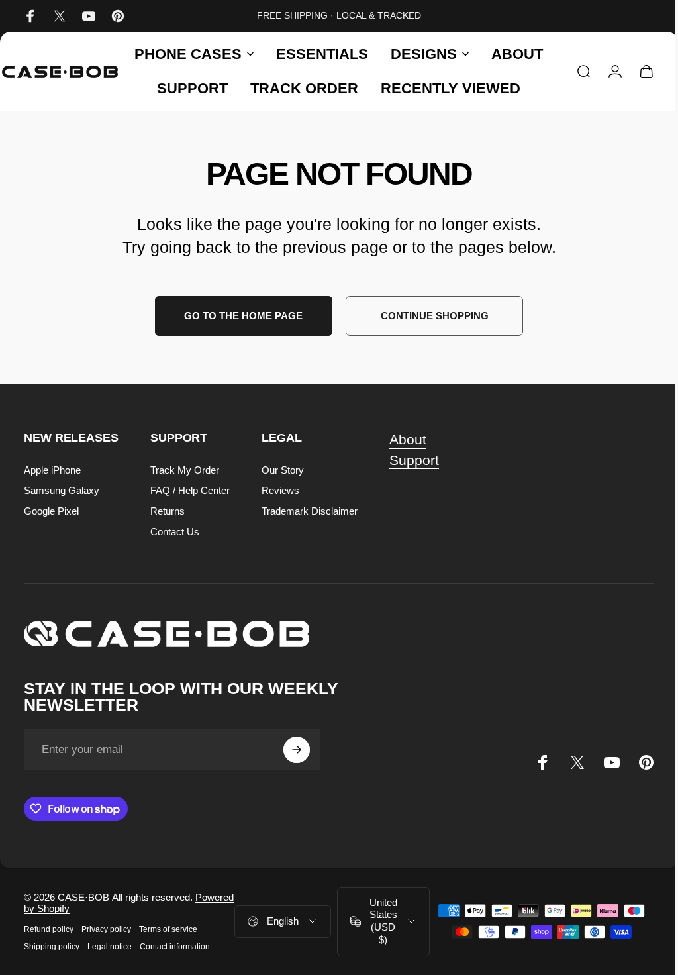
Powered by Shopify (111, 908)
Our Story (283, 470)
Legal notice (109, 946)
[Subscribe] (296, 750)
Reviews (280, 490)
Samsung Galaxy (61, 490)
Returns (167, 511)
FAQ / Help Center (190, 490)
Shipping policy (51, 946)
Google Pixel (51, 511)
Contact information (175, 946)
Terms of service (168, 929)
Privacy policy (106, 929)
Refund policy (48, 929)
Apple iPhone (52, 470)
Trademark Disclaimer (310, 511)
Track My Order (184, 470)
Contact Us (174, 531)
